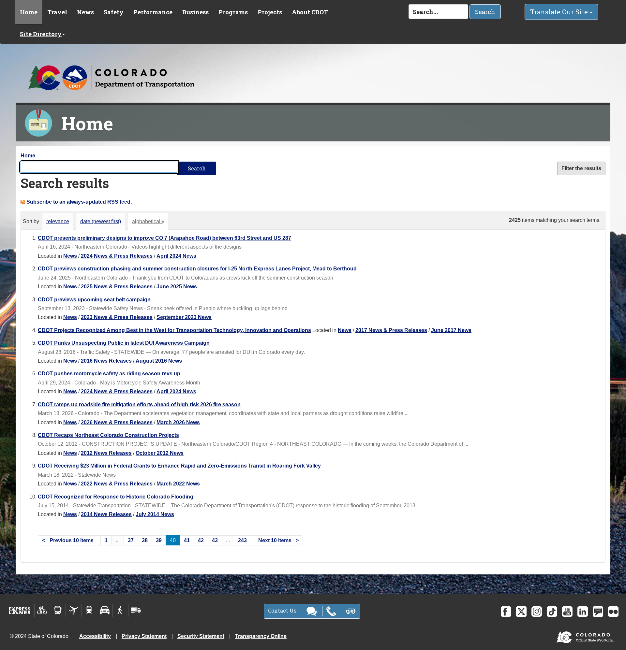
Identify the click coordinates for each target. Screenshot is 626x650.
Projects (270, 12)
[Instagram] (536, 611)
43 (215, 540)
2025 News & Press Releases (117, 286)
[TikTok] (552, 611)
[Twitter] (521, 611)
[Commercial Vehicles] (136, 610)
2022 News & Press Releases (117, 483)
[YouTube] (567, 611)
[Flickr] (613, 611)
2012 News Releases (106, 453)
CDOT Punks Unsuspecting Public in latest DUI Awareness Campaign (124, 343)
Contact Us (283, 610)
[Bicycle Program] (42, 610)
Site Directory (41, 34)
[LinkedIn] (582, 611)
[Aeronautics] (74, 610)
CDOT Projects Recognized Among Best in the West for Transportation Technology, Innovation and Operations (174, 330)
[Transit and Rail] (58, 610)
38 (145, 540)
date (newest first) (100, 221)
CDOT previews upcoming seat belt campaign (94, 299)
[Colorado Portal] (586, 636)
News (85, 12)
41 (187, 540)
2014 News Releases (106, 514)
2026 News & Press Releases (117, 422)
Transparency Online (261, 636)
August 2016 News (159, 361)
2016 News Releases (106, 361)
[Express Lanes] (20, 610)
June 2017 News (451, 330)
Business (195, 12)
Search (485, 12)
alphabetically (148, 221)
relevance (57, 221)
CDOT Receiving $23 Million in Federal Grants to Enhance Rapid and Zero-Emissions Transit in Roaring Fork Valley (179, 466)
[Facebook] (506, 611)
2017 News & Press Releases (391, 330)
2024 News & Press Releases (117, 256)
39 (159, 540)
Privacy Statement (144, 636)
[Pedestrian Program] (120, 610)
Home (28, 12)
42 (201, 540)
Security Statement (200, 636)
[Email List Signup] (598, 611)
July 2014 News (155, 514)
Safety (114, 12)
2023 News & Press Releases (117, 317)
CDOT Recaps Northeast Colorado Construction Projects (108, 435)
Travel (57, 12)
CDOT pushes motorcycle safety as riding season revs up (109, 373)
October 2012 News (160, 453)
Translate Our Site (559, 11)
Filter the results (581, 168)
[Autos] (105, 610)
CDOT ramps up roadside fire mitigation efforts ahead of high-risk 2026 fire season (139, 404)
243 (242, 540)
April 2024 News (176, 256)
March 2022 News (178, 483)
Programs (233, 12)
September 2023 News (184, 317)
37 (131, 540)
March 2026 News (178, 422)
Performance (152, 12)
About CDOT (310, 12)
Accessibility (95, 636)
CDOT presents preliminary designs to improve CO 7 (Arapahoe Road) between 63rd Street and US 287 (164, 238)
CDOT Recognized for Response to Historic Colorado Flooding (115, 496)
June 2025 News (176, 286)
